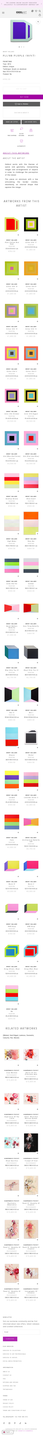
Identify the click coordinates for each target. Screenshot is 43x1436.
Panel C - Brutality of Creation (11, 1248)
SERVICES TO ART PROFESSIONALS (14, 1354)
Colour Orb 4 (12, 371)
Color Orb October (11, 414)
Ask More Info (31, 122)
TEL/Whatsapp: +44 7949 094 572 (15, 1417)
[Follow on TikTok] (20, 1423)
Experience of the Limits (11, 1117)
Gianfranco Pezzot (12, 1070)
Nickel (31, 755)
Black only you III (31, 670)
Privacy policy (8, 1403)
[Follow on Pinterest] (15, 1423)
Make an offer (12, 122)
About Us (6, 1371)
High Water (11, 541)
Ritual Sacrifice (12, 1161)
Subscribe (10, 1339)
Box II (11, 712)
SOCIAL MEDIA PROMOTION (12, 1361)
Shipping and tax (9, 1386)
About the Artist (14, 158)
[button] (7, 1432)
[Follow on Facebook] (4, 1423)
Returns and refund (10, 1382)
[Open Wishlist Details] (36, 11)
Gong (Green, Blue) (12, 969)
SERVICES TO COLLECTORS (12, 1350)
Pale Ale (31, 541)
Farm (12, 840)
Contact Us (7, 1375)
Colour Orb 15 (11, 329)
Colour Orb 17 (31, 242)
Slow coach (31, 498)
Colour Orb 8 (31, 286)
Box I (31, 712)
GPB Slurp (31, 926)
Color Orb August (31, 414)
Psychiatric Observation (12, 1204)
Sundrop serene (12, 498)
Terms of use (8, 1400)
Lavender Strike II (31, 797)
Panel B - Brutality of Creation (31, 1248)
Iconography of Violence (31, 1292)
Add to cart (21, 89)
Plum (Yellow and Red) (12, 243)
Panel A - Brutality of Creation (11, 1292)
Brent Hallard (8, 51)
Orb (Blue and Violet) (11, 456)
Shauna (12, 755)
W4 (12, 1011)
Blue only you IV (11, 670)
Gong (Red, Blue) (31, 969)
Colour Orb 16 (11, 286)
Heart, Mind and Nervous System (31, 1117)
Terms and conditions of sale (14, 1410)
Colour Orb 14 (31, 329)
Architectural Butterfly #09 (31, 840)
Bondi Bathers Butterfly (11, 627)
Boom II (31, 884)
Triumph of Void (31, 1161)
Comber (31, 583)
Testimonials (7, 1389)
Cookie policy (8, 1407)
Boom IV (12, 884)
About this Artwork (16, 153)
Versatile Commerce (25, 1431)
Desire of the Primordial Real (31, 1073)
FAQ (4, 1378)
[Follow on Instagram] (9, 1423)
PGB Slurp (12, 926)
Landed (12, 797)
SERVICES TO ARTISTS (10, 1357)
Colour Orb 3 (31, 371)
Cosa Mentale (11, 1072)
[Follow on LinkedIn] (26, 1423)
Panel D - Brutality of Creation (31, 1204)
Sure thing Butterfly (31, 626)
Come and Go (11, 583)
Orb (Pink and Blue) (31, 456)
